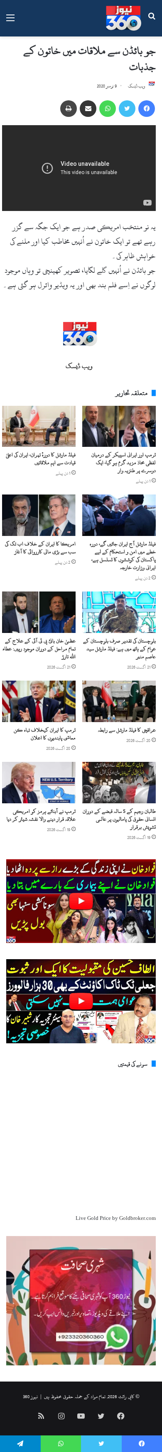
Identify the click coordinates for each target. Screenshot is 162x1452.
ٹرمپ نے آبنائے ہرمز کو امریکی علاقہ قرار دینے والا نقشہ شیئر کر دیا (41, 815)
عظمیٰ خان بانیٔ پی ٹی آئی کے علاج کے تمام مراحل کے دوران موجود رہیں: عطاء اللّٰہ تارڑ (39, 649)
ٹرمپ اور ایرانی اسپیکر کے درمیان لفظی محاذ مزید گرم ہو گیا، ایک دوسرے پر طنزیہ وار (123, 462)
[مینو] (10, 21)
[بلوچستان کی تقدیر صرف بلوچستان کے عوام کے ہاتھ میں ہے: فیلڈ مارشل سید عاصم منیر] (119, 612)
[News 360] (123, 18)
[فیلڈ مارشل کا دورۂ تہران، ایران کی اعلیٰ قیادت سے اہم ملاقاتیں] (39, 426)
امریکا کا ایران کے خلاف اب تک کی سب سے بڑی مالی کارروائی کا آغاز (40, 548)
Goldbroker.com (137, 1218)
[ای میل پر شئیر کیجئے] (88, 108)
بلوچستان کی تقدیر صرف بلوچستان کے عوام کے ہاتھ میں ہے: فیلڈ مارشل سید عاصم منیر (119, 649)
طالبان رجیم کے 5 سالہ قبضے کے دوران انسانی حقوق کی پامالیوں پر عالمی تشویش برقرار (119, 819)
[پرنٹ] (68, 108)
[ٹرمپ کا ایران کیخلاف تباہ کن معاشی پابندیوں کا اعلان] (39, 701)
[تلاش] (151, 21)
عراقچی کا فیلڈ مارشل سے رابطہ (127, 730)
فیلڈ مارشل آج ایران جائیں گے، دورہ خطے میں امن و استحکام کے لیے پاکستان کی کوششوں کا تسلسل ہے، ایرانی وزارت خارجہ (123, 555)
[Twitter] (127, 108)
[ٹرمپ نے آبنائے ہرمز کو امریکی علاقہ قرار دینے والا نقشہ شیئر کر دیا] (39, 782)
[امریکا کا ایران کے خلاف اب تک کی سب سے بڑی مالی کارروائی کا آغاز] (39, 515)
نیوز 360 (30, 1396)
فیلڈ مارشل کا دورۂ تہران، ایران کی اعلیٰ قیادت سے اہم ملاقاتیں (41, 459)
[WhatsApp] (107, 108)
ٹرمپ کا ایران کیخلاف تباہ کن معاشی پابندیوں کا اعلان (45, 734)
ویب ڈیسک (136, 86)
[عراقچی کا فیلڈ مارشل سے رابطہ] (119, 701)
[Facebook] (146, 108)
